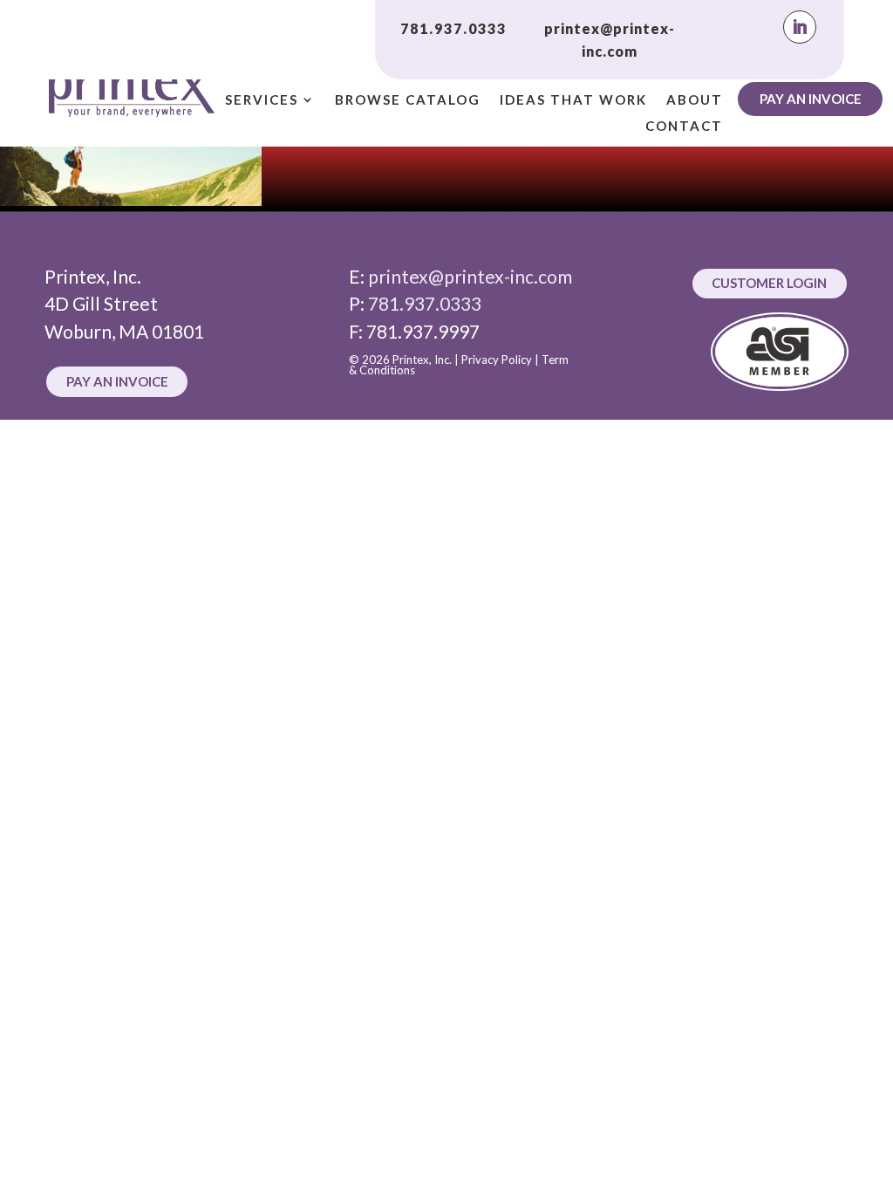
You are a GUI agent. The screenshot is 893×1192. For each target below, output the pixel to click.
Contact (684, 127)
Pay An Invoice (811, 98)
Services (261, 100)
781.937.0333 (453, 28)
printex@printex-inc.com (470, 276)
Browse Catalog (408, 100)
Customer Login (769, 283)
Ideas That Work (573, 100)
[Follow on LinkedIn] (799, 27)
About (694, 100)
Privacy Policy (496, 360)
